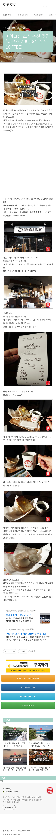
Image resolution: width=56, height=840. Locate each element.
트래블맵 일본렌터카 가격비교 (20, 614)
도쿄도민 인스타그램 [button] (28, 696)
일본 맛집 (7, 14)
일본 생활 (38, 14)
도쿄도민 (10, 5)
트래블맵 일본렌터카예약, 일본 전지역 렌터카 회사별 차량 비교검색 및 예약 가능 (19, 620)
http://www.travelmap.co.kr (18, 611)
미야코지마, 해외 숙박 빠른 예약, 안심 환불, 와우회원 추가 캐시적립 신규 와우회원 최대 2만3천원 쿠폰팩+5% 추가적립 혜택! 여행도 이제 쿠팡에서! (28, 638)
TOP (51, 832)
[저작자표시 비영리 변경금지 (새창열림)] (32, 651)
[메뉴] (51, 5)
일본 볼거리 (23, 14)
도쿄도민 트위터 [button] (28, 705)
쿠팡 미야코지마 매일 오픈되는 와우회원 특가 (27, 633)
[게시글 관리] (14, 651)
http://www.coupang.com (17, 629)
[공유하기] (11, 651)
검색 (45, 5)
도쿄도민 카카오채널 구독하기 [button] (28, 678)
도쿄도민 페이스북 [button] (28, 687)
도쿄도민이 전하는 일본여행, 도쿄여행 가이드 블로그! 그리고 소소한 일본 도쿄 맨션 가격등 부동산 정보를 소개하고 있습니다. (23, 799)
